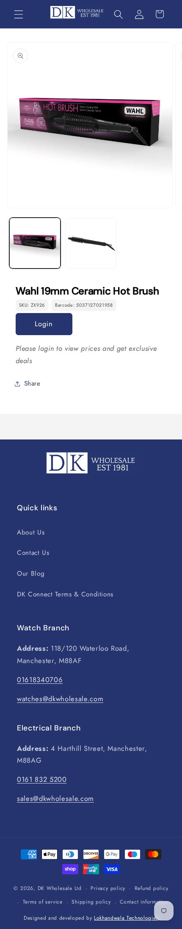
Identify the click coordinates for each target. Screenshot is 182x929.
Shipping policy (91, 902)
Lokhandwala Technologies (126, 918)
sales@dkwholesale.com (55, 798)
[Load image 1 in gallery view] (35, 243)
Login (44, 324)
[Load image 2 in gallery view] (90, 243)
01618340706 (40, 679)
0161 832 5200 (42, 779)
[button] (18, 14)
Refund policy (151, 888)
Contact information (144, 902)
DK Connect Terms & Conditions (65, 594)
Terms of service (43, 902)
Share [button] (32, 383)
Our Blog (30, 573)
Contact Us (33, 552)
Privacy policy (108, 888)
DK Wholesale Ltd (60, 888)
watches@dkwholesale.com (60, 699)
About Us (30, 532)
